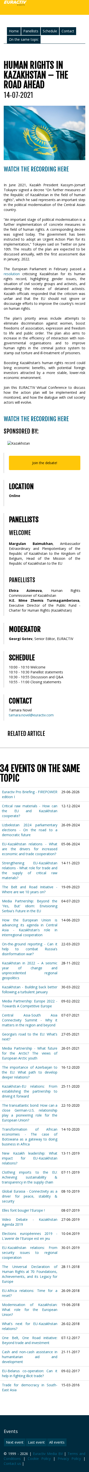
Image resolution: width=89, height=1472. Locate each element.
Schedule (50, 31)
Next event (14, 1442)
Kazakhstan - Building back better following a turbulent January (29, 989)
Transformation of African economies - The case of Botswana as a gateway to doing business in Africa (29, 1136)
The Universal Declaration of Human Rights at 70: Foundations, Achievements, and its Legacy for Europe (29, 1274)
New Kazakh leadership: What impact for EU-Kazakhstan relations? (29, 1158)
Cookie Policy (39, 1458)
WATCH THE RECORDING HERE (36, 169)
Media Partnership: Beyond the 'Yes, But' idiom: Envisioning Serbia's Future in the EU (29, 906)
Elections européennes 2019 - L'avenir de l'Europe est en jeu (29, 1236)
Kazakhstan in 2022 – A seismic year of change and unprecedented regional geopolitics (29, 970)
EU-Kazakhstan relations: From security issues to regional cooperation (29, 1252)
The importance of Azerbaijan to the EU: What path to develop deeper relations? (29, 1072)
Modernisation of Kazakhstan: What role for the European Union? (29, 1309)
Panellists (30, 31)
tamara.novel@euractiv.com (31, 715)
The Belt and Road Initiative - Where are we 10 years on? (29, 889)
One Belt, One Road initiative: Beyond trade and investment (29, 1340)
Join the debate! (44, 462)
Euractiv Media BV (48, 1453)
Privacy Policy (69, 1458)
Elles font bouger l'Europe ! (23, 1210)
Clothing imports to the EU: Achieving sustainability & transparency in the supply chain (29, 1177)
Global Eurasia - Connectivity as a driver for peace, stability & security (29, 1196)
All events (57, 1442)
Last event (36, 1442)
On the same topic (24, 39)
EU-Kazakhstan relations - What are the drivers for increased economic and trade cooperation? (29, 849)
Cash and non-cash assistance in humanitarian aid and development (29, 1356)
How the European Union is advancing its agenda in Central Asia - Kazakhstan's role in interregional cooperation (29, 927)
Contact (68, 31)
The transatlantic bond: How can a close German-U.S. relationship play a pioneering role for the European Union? (29, 1112)
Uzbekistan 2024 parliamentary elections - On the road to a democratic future (29, 830)
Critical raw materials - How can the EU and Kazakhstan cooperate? (29, 811)
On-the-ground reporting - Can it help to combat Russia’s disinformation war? (29, 949)
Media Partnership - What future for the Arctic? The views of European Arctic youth (29, 1053)
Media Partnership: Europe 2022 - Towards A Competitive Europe (29, 1003)
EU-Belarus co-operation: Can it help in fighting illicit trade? (29, 1373)
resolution (12, 273)
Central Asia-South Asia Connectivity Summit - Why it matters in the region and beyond (29, 1020)
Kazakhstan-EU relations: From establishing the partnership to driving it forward (29, 1091)
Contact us (12, 1463)
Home (14, 31)
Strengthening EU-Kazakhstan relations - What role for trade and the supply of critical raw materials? (29, 870)
